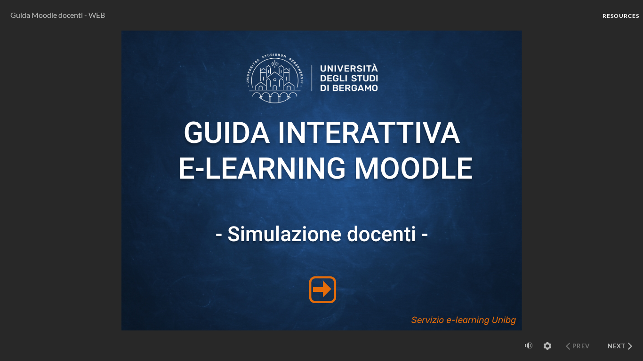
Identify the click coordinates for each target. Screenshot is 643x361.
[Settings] (547, 346)
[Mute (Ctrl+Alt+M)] (529, 345)
